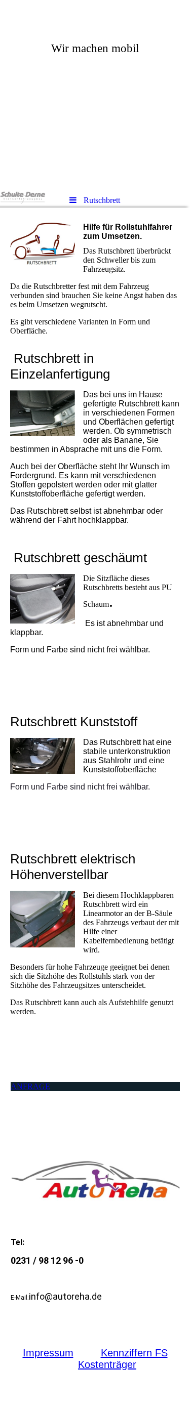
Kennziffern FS (134, 1352)
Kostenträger (107, 1364)
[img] (95, 93)
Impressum (48, 1352)
